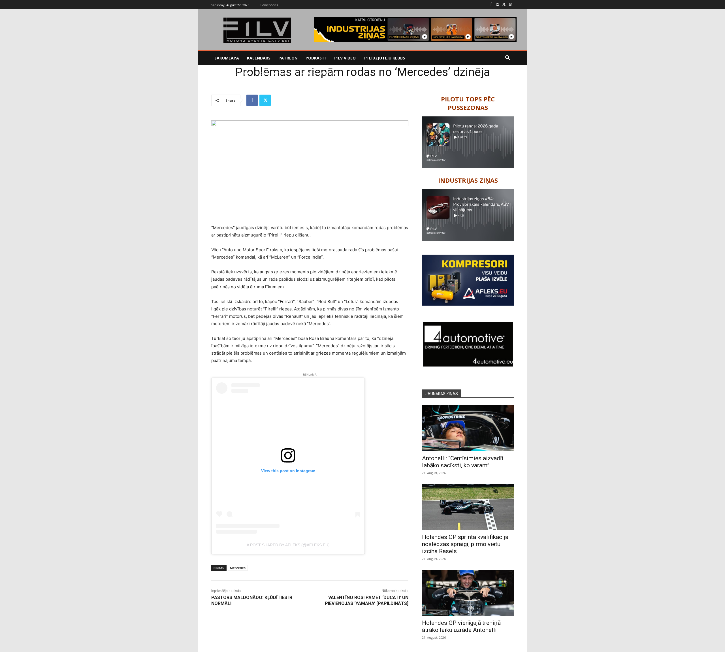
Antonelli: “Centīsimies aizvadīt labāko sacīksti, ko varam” (463, 462)
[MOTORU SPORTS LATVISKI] (257, 30)
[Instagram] (497, 4)
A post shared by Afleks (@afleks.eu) (288, 545)
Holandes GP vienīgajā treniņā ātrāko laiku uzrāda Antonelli (461, 626)
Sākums (217, 73)
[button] (508, 58)
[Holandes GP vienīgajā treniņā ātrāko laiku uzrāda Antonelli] (468, 593)
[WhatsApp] (510, 4)
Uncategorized (239, 73)
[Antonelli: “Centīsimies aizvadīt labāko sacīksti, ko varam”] (468, 428)
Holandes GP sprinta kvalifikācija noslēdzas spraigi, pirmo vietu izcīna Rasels (465, 544)
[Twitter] (504, 4)
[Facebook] (491, 4)
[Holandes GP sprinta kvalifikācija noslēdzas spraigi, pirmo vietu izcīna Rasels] (468, 507)
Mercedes (238, 568)
